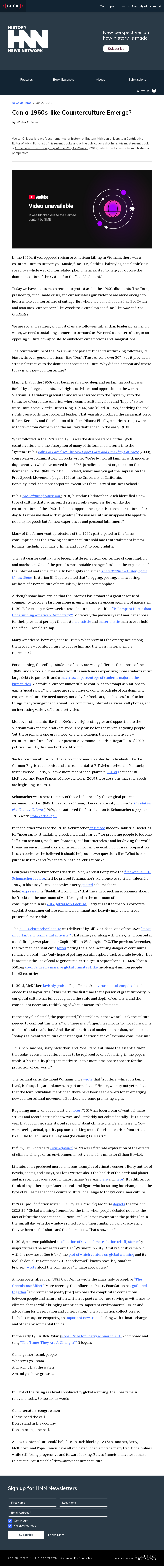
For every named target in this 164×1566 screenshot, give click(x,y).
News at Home (21, 103)
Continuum (21, 1520)
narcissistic (81, 621)
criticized (97, 827)
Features (26, 79)
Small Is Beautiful (43, 815)
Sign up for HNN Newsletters (76, 1557)
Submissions (137, 79)
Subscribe (116, 48)
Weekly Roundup (25, 1525)
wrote (88, 1079)
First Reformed (61, 1147)
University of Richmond (146, 6)
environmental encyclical (114, 985)
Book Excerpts (63, 79)
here (114, 143)
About (100, 79)
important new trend (83, 1317)
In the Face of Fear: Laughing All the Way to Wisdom (51, 148)
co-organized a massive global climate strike (61, 967)
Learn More (56, 1535)
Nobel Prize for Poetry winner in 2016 (91, 1336)
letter (61, 947)
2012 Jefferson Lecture (66, 903)
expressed (30, 891)
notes (76, 1110)
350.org (113, 771)
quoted (87, 884)
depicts (119, 1204)
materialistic (109, 621)
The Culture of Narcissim (41, 495)
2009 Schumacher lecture (40, 928)
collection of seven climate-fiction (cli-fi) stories (99, 1241)
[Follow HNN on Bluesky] (154, 91)
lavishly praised (56, 985)
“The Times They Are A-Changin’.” (48, 1342)
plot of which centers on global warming (101, 1254)
